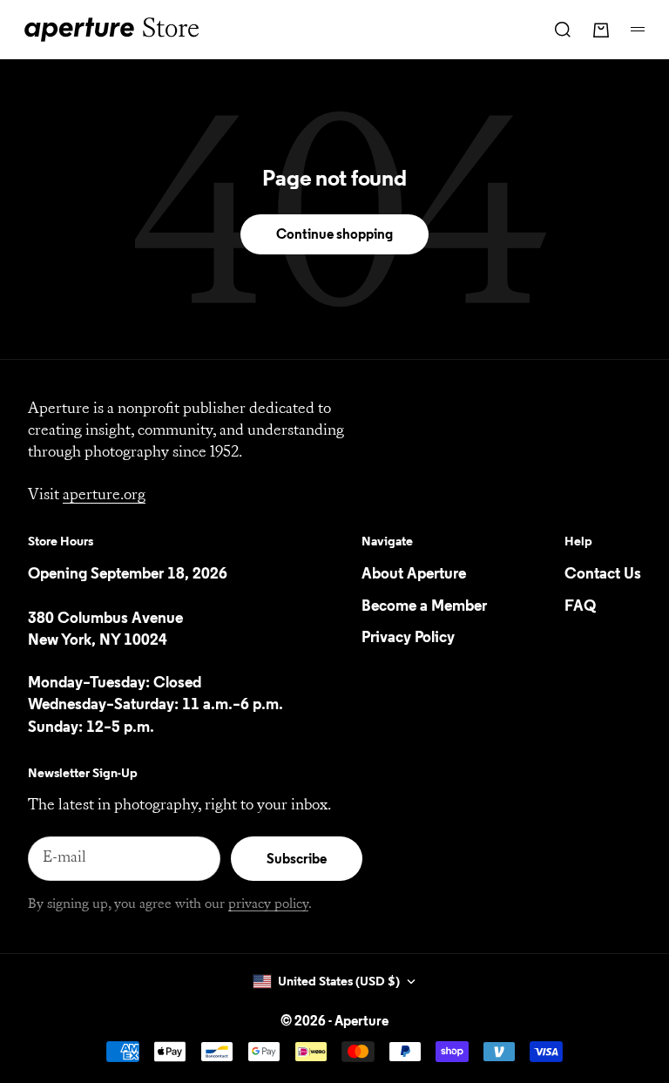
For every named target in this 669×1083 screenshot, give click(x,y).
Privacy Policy (408, 638)
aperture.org (104, 496)
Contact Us (602, 574)
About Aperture (414, 574)
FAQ (580, 606)
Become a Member (424, 606)
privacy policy (268, 904)
